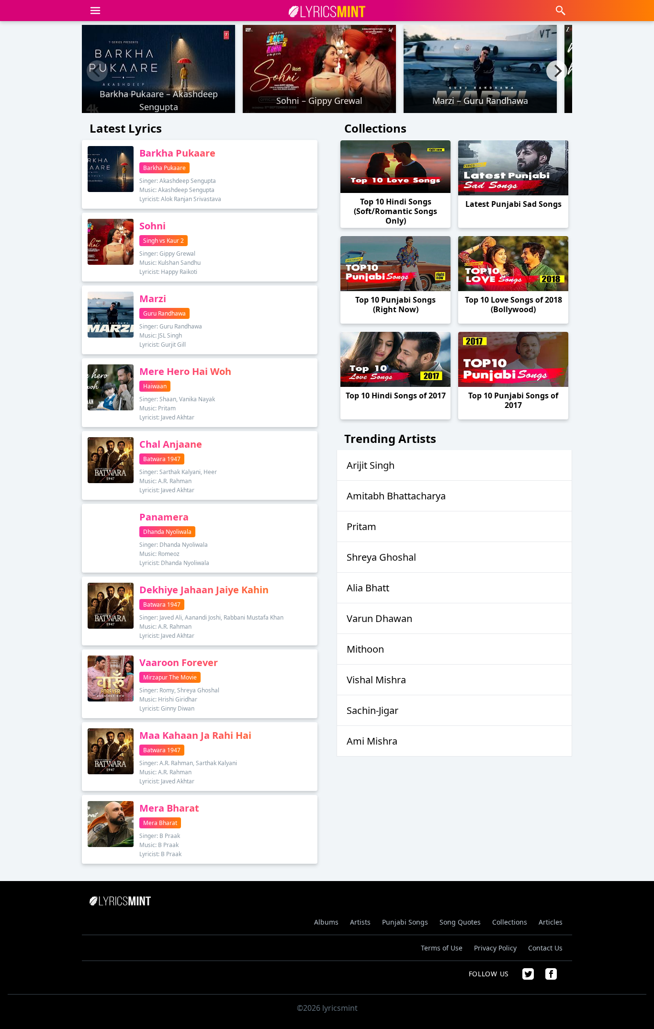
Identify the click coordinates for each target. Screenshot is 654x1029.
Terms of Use (441, 947)
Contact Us (545, 947)
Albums (326, 922)
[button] (95, 10)
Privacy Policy (495, 947)
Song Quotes (460, 922)
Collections (509, 922)
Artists (360, 922)
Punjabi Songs (405, 922)
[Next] (556, 70)
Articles (551, 922)
